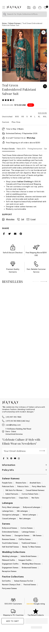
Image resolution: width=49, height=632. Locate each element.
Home (4, 23)
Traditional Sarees (28, 543)
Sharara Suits (21, 483)
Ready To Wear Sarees (31, 547)
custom (5, 122)
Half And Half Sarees (10, 547)
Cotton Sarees (27, 528)
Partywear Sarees (9, 588)
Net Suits (35, 498)
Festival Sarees (30, 584)
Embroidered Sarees (10, 532)
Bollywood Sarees (9, 528)
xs (22, 116)
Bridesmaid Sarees (29, 567)
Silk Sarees (37, 535)
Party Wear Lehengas (11, 507)
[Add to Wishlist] (45, 86)
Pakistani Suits (8, 486)
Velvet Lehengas (29, 515)
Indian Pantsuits (11, 494)
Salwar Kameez (14, 23)
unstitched (7, 116)
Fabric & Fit (21, 149)
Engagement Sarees (10, 567)
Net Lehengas (25, 518)
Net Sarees (6, 535)
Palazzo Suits (23, 486)
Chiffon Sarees (25, 539)
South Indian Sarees (10, 543)
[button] (8, 100)
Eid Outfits (6, 581)
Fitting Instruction (35, 149)
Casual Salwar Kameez (35, 490)
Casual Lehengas (9, 518)
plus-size (16, 122)
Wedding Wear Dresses (31, 564)
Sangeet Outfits (24, 560)
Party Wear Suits (39, 486)
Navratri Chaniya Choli (11, 584)
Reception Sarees (9, 571)
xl (39, 116)
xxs (17, 116)
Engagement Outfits (10, 564)
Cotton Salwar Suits (30, 494)
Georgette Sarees (22, 535)
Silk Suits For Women (13, 490)
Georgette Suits (8, 498)
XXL (45, 116)
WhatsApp (31, 138)
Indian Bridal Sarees (29, 556)
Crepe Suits (23, 498)
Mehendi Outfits (8, 560)
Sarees (6, 524)
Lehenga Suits (7, 511)
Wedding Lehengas (9, 556)
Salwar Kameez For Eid (23, 581)
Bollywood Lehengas (31, 507)
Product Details (8, 149)
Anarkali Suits (35, 483)
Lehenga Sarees (28, 532)
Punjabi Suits (7, 483)
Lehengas (7, 503)
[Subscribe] (42, 451)
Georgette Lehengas (10, 515)
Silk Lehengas (22, 511)
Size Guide (42, 113)
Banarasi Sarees (8, 539)
